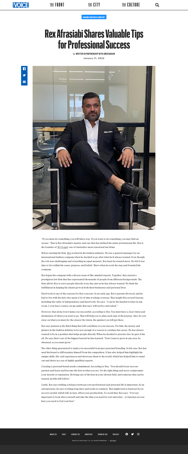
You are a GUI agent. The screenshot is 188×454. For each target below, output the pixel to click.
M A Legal (62, 247)
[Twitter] (132, 434)
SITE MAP (113, 440)
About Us (53, 433)
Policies (116, 433)
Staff (64, 433)
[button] (157, 5)
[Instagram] (138, 434)
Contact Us (75, 433)
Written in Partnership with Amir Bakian (95, 53)
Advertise (89, 433)
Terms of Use (103, 433)
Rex (69, 253)
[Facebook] (126, 434)
